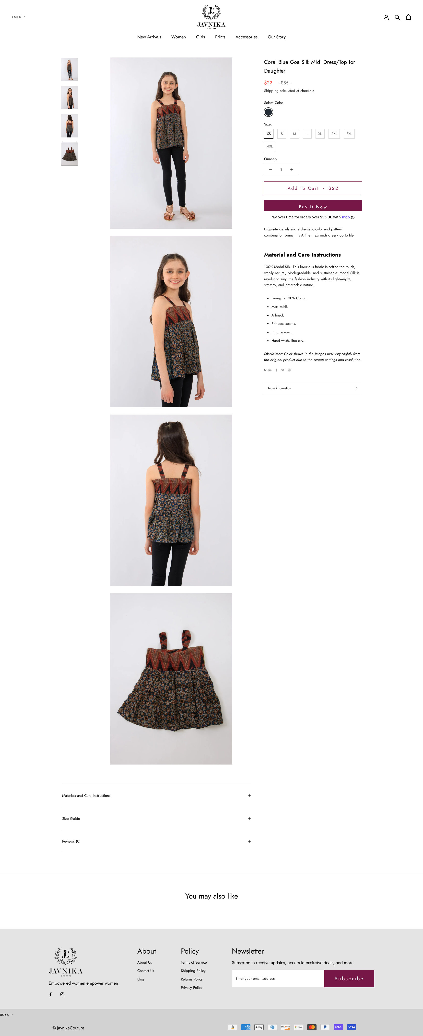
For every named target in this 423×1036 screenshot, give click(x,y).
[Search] (397, 17)
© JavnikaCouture (68, 1028)
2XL (334, 133)
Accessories (246, 37)
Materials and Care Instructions (86, 795)
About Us (144, 962)
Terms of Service (194, 962)
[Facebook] (276, 370)
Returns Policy (192, 979)
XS (269, 133)
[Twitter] (282, 370)
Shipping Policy (193, 970)
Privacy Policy (191, 987)
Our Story (277, 37)
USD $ (16, 17)
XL (320, 133)
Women (178, 37)
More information (279, 388)
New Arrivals (149, 37)
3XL (349, 133)
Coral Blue (268, 112)
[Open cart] (408, 17)
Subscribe (349, 978)
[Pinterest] (289, 370)
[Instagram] (62, 994)
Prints (220, 37)
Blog (140, 979)
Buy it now (313, 207)
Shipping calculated (279, 90)
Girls (200, 37)
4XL (270, 146)
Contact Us (145, 970)
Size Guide (71, 818)
